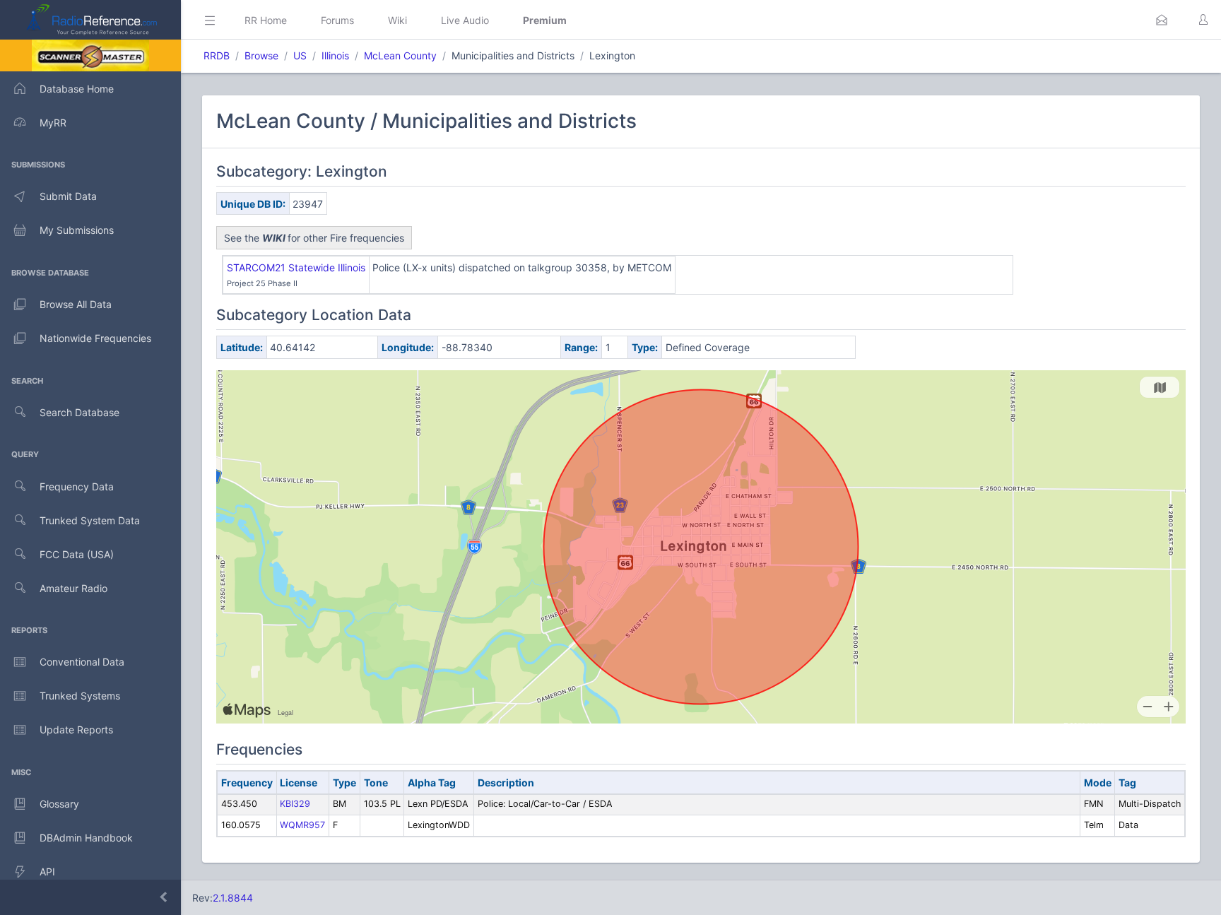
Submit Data (68, 196)
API (47, 872)
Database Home (77, 89)
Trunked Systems (80, 696)
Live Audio (465, 20)
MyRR (53, 123)
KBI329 (295, 803)
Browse (261, 55)
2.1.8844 (233, 898)
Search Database (79, 412)
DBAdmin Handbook (86, 838)
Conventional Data (82, 662)
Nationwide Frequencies (95, 338)
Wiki (397, 20)
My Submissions (77, 230)
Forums (337, 20)
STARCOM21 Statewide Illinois (296, 267)
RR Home (265, 20)
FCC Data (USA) (77, 554)
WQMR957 (302, 825)
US (300, 55)
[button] (1161, 19)
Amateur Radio (73, 588)
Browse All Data (76, 304)
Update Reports (76, 730)
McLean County (400, 55)
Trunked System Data (90, 520)
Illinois (335, 55)
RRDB (217, 55)
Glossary (59, 804)
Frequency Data (77, 486)
